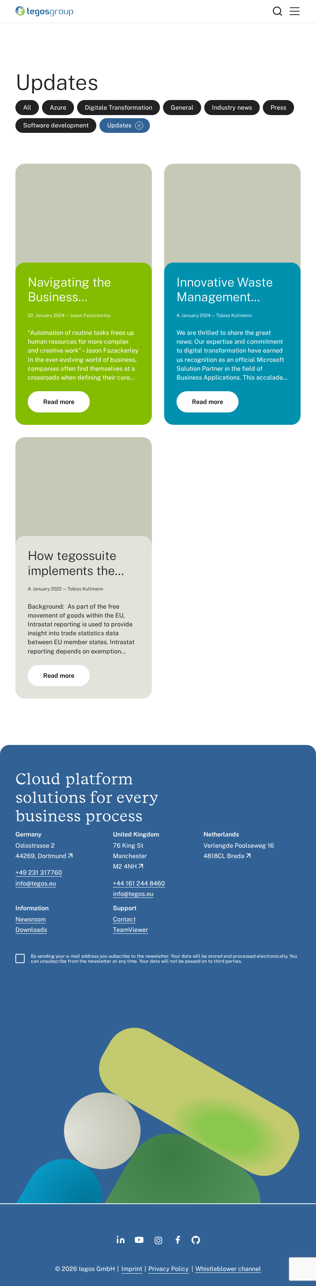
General (182, 107)
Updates (119, 125)
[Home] (144, 11)
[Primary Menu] (294, 11)
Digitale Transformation (118, 107)
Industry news (232, 107)
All (27, 107)
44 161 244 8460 (140, 883)
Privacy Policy (168, 1268)
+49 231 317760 (38, 872)
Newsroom (30, 919)
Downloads (31, 929)
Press (278, 107)
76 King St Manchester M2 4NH (130, 856)
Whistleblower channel (228, 1268)
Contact (124, 919)
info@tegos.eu (35, 883)
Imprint (131, 1268)
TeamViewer (130, 929)
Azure (58, 107)
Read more (58, 401)
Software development (56, 125)
